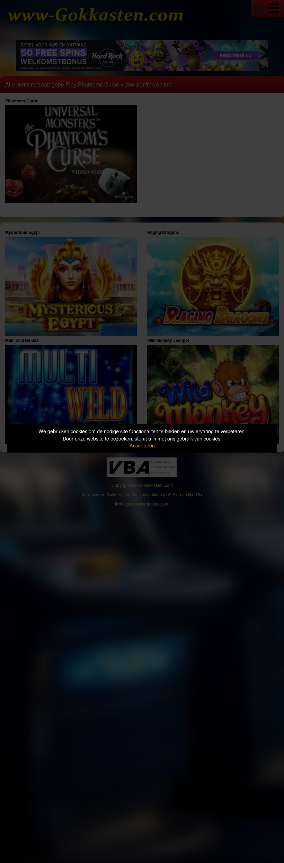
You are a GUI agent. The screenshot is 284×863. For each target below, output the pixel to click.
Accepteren (142, 445)
